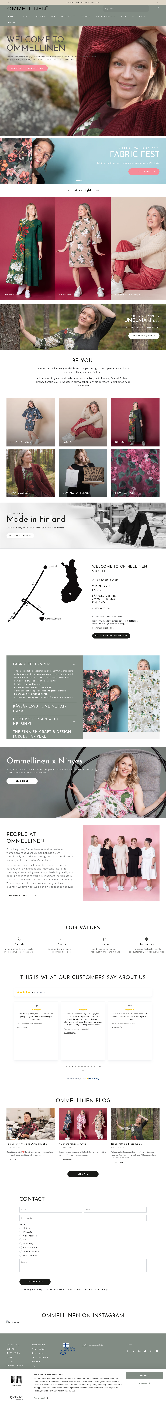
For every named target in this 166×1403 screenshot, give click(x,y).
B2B (25, 1239)
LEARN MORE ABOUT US (20, 536)
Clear (145, 8)
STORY (9, 1361)
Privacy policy (38, 1349)
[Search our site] (106, 8)
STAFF (9, 1357)
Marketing (28, 1243)
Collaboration (30, 1247)
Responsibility (38, 1344)
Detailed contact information (111, 636)
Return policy (38, 1353)
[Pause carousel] (83, 1070)
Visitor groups (30, 1236)
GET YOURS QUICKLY (144, 336)
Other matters (30, 1255)
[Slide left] (8, 2)
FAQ (33, 1365)
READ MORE (22, 781)
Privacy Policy (76, 1289)
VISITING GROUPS (14, 1365)
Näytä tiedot (39, 1398)
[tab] (66, 1066)
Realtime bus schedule (103, 627)
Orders (26, 1228)
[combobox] (125, 8)
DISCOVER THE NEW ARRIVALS (27, 68)
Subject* (22, 1225)
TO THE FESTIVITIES (143, 171)
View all (83, 1174)
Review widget (74, 1078)
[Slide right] (157, 2)
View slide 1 (79, 178)
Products (27, 1232)
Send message (35, 1282)
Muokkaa (143, 1383)
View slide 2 (87, 178)
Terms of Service (95, 1289)
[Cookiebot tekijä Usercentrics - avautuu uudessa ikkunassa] (16, 1398)
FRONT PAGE (12, 1344)
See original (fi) (23, 1022)
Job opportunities (31, 1251)
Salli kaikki (144, 1375)
